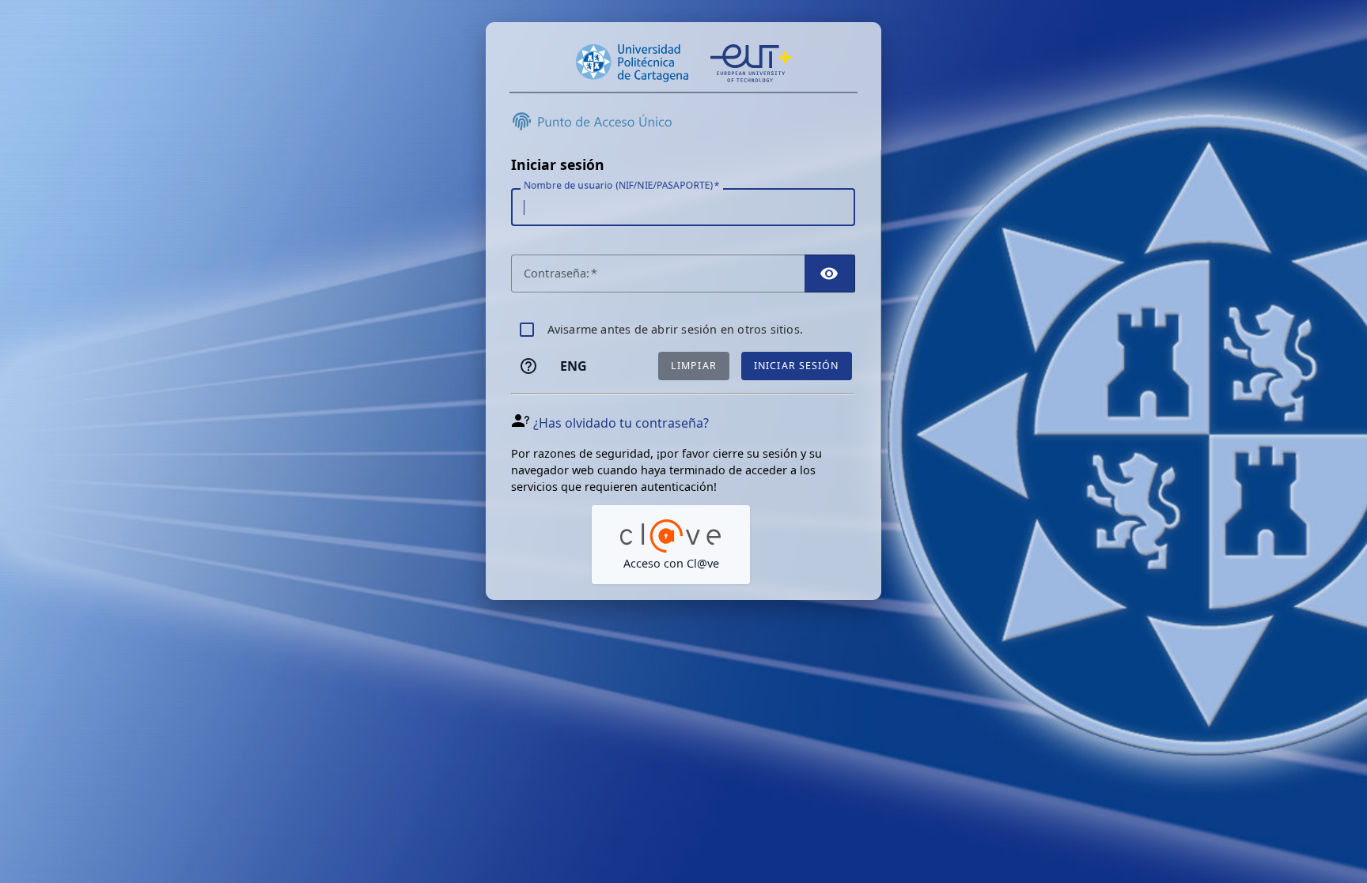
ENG (573, 366)
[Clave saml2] (671, 544)
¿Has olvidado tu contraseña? (621, 423)
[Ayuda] (528, 366)
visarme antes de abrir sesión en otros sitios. (675, 329)
